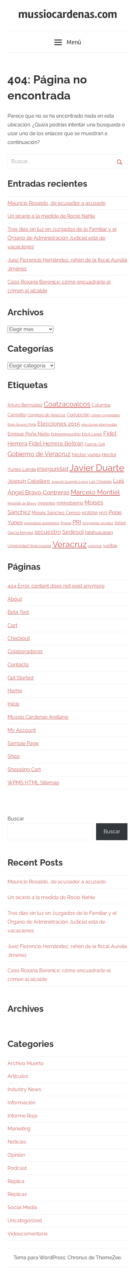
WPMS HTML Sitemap (33, 783)
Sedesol (73, 532)
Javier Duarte (96, 467)
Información (21, 1103)
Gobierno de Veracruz (39, 454)
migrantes (46, 503)
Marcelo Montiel (95, 492)
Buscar (16, 819)
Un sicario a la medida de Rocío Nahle (51, 216)
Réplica (16, 1181)
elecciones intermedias (99, 424)
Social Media (22, 1207)
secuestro (48, 532)
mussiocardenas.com (67, 14)
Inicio (13, 704)
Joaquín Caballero (29, 481)
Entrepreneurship (66, 434)
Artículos (18, 1076)
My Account (22, 730)
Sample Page (23, 743)
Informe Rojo (23, 1116)
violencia (95, 546)
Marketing (19, 1129)
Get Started (21, 678)
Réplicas (17, 1194)
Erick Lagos (92, 434)
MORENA (90, 512)
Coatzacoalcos (67, 404)
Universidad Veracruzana (29, 545)
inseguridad (52, 469)
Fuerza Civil (95, 444)
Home (15, 691)
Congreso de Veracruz (46, 415)
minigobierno (70, 502)
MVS (103, 512)
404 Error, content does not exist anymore (56, 586)
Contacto (18, 665)
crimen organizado (105, 415)
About (15, 599)
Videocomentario (28, 1234)
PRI (77, 522)
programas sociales (97, 523)
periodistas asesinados (41, 523)
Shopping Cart (24, 769)
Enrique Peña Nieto (29, 434)
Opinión (16, 1155)
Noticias (17, 1142)
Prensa (66, 523)
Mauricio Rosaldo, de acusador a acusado (57, 203)
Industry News (24, 1089)
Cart (12, 625)
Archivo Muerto (26, 1063)
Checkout (19, 638)
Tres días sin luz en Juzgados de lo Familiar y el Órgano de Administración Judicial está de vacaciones (62, 238)
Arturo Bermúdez (25, 405)
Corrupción (78, 414)
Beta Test (18, 612)
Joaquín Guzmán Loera (69, 481)
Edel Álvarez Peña (22, 424)
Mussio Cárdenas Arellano (38, 717)
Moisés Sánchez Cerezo (56, 512)
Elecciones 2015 (58, 424)
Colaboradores (25, 651)
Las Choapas (100, 481)
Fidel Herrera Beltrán (56, 443)
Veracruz (69, 544)
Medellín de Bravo (22, 503)
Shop (14, 756)
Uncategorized (25, 1221)
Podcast (17, 1168)
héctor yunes (86, 454)
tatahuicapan (99, 532)
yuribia (110, 545)
